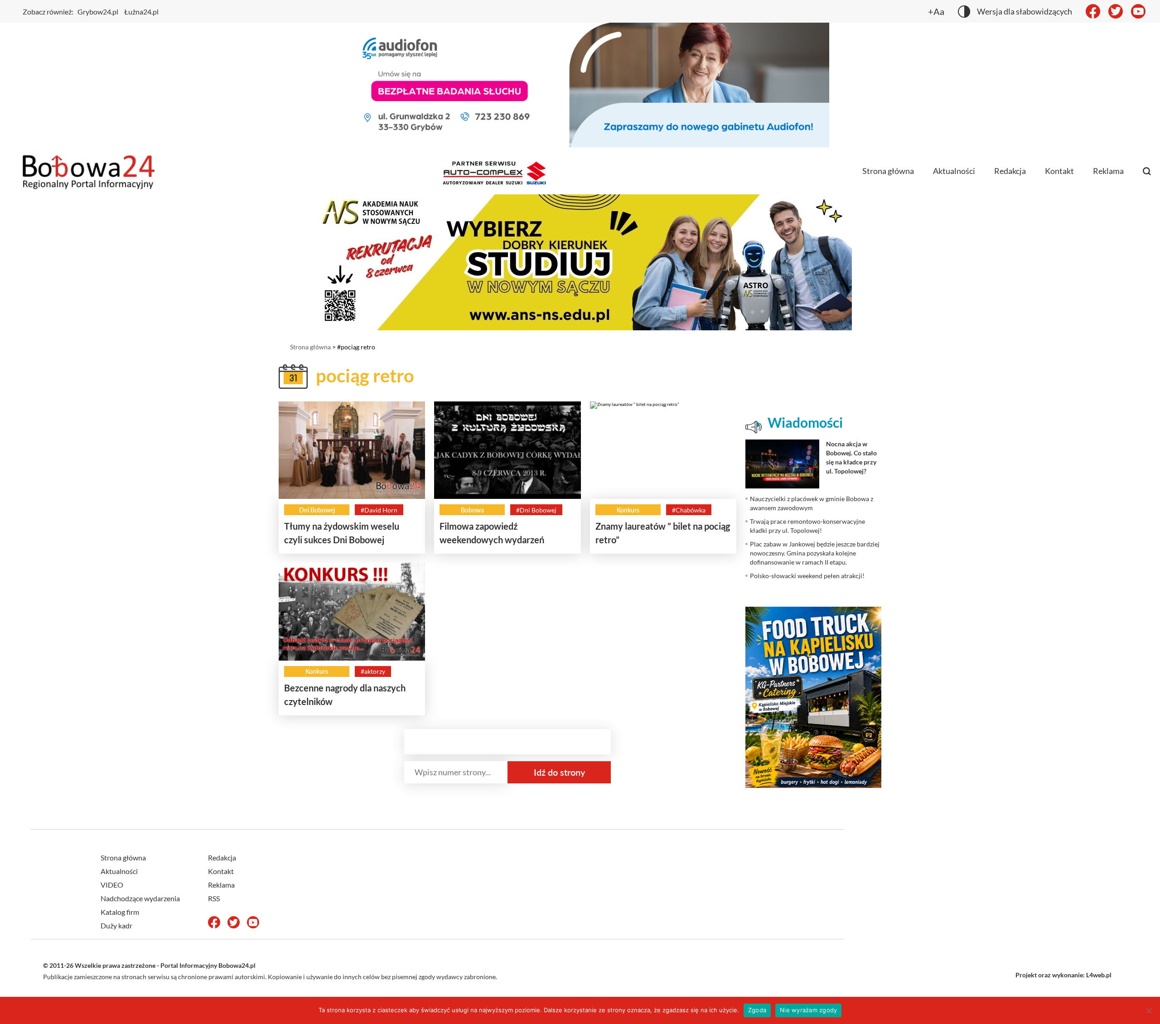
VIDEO (112, 884)
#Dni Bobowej (536, 510)
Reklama (1108, 171)
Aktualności (954, 171)
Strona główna (888, 171)
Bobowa (472, 510)
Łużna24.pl (141, 11)
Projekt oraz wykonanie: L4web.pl (1063, 975)
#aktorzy (373, 671)
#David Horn (379, 510)
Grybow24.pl (97, 11)
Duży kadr (116, 925)
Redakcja (1010, 171)
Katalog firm (120, 912)
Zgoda (757, 1010)
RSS (214, 898)
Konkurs (628, 510)
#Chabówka (689, 510)
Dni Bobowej (317, 510)
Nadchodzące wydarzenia (140, 898)
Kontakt (1059, 171)
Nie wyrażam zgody (808, 1010)
